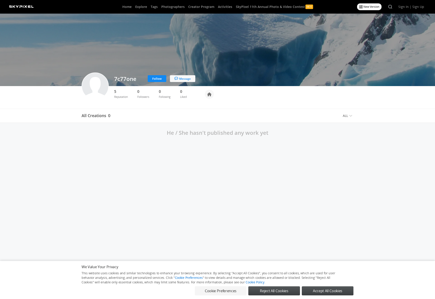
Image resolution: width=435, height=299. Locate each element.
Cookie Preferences (189, 277)
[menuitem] (348, 115)
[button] (348, 115)
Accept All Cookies (327, 290)
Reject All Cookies (274, 290)
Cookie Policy (255, 282)
